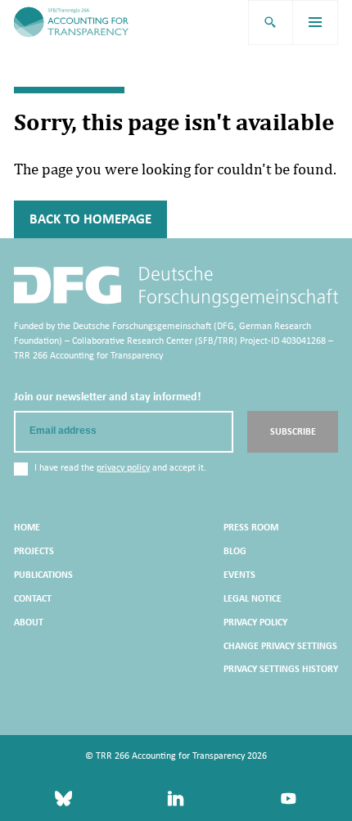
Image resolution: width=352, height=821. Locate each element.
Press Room (250, 527)
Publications (43, 574)
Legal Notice (252, 598)
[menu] (315, 22)
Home (27, 527)
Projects (34, 551)
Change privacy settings (280, 646)
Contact (33, 598)
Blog (234, 551)
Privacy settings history (280, 668)
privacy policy (123, 467)
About (28, 622)
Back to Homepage (90, 219)
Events (239, 574)
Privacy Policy (255, 622)
